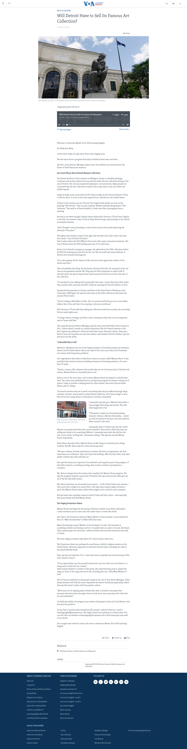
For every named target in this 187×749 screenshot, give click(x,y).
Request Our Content (34, 697)
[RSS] (116, 682)
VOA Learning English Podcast (139, 731)
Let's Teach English (67, 706)
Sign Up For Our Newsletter (37, 701)
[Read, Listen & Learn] (180, 3)
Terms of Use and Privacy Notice (39, 689)
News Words (65, 714)
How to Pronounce (67, 718)
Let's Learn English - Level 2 (70, 701)
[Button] (126, 33)
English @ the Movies (68, 685)
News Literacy (65, 710)
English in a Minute (67, 681)
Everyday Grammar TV (68, 689)
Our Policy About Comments (37, 718)
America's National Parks (36, 731)
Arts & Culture (64, 11)
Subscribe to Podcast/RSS (36, 706)
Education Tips (66, 739)
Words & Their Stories (102, 743)
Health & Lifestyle (101, 731)
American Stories (33, 739)
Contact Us (31, 685)
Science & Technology (102, 735)
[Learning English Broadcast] (167, 3)
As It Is (63, 731)
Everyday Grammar (68, 743)
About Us (30, 681)
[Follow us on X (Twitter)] (101, 682)
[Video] (173, 3)
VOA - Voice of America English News (75, 117)
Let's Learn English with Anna (71, 693)
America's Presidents (35, 735)
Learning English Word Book (37, 714)
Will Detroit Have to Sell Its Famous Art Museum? (80, 115)
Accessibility (31, 693)
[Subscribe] (126, 682)
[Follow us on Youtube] (106, 682)
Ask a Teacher (66, 735)
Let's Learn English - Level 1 (70, 697)
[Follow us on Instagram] (111, 682)
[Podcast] (121, 682)
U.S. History (98, 739)
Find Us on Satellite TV (35, 710)
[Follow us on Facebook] (96, 682)
